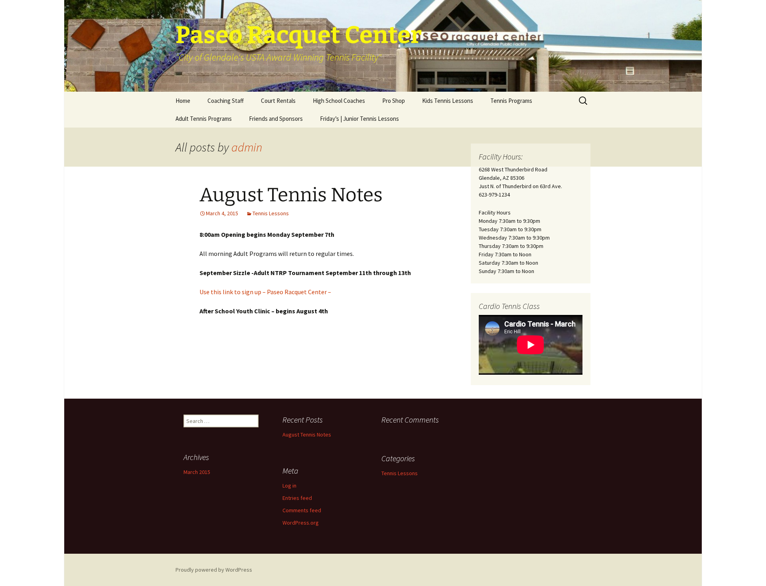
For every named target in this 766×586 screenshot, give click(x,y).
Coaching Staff (225, 100)
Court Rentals (278, 100)
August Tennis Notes (291, 194)
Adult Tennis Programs (204, 118)
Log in (289, 485)
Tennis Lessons (271, 213)
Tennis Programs (511, 100)
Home (183, 100)
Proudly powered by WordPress (214, 569)
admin (246, 147)
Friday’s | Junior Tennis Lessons (359, 118)
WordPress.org (300, 522)
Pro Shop (393, 100)
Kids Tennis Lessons (447, 100)
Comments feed (301, 510)
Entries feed (297, 497)
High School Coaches (339, 100)
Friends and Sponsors (276, 118)
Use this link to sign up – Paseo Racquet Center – (265, 292)
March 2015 (197, 472)
